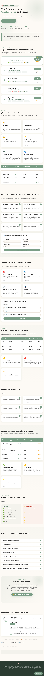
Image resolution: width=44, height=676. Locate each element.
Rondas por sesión (6, 244)
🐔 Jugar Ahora (38, 673)
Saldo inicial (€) (6, 239)
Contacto (33, 671)
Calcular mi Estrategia (22, 250)
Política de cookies (28, 671)
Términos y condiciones (20, 671)
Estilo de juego (25, 239)
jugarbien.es (23, 669)
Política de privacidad (12, 671)
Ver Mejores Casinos (9, 21)
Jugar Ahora (37, 59)
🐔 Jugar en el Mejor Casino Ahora (22, 594)
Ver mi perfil (22, 318)
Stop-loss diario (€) (26, 244)
